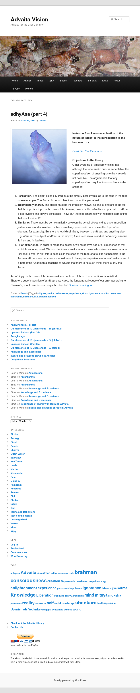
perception (115, 293)
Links (105, 80)
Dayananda (68, 581)
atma (39, 573)
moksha (114, 595)
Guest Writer (18, 453)
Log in (14, 544)
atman (46, 573)
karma (122, 587)
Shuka (14, 500)
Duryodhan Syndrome (23, 359)
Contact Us (17, 627)
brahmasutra (61, 293)
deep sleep (88, 581)
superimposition (47, 296)
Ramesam (16, 484)
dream (98, 581)
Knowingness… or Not (23, 324)
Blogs (40, 80)
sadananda (16, 296)
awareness (63, 573)
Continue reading (80, 285)
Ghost (85, 293)
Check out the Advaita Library (27, 623)
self (50, 603)
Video (14, 527)
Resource (16, 488)
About (117, 80)
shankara (28, 296)
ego (105, 581)
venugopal (45, 609)
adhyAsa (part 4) (29, 113)
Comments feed (19, 552)
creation (53, 581)
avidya (54, 573)
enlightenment (24, 587)
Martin (14, 469)
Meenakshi (17, 473)
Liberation (45, 595)
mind (89, 595)
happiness (75, 588)
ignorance (95, 293)
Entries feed (17, 548)
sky (36, 296)
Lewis (14, 465)
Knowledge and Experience (26, 351)
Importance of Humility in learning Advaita (45, 403)
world (77, 609)
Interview (16, 457)
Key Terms (16, 461)
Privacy (16, 88)
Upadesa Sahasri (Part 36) (25, 332)
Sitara (14, 504)
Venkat (14, 523)
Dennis (42, 120)
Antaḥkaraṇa (18, 336)
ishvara (106, 588)
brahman (86, 572)
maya (69, 595)
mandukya (59, 595)
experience (75, 293)
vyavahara (57, 609)
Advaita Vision (29, 19)
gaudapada (63, 588)
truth (100, 603)
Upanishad (110, 603)
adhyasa (41, 293)
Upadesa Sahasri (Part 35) (25, 344)
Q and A (15, 481)
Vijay (13, 531)
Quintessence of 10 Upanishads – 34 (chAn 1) (36, 340)
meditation (78, 595)
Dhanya (15, 450)
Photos (29, 88)
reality (28, 603)
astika (50, 293)
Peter (13, 477)
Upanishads (19, 609)
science (40, 603)
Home (15, 80)
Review (15, 492)
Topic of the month (21, 515)
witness (68, 609)
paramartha (16, 603)
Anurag (15, 438)
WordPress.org (19, 556)
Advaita (28, 572)
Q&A (51, 80)
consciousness (29, 580)
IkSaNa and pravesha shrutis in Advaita (33, 355)
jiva (114, 588)
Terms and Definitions (23, 511)
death (79, 581)
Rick (13, 496)
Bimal (14, 442)
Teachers (77, 80)
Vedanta (34, 609)
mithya (101, 595)
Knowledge (23, 594)
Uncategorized (19, 519)
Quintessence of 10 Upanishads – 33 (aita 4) (35, 347)
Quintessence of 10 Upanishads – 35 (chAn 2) (36, 328)
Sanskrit (92, 80)
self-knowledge (64, 603)
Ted (13, 508)
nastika (105, 293)
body (71, 573)
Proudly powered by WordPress (70, 680)
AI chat (14, 434)
